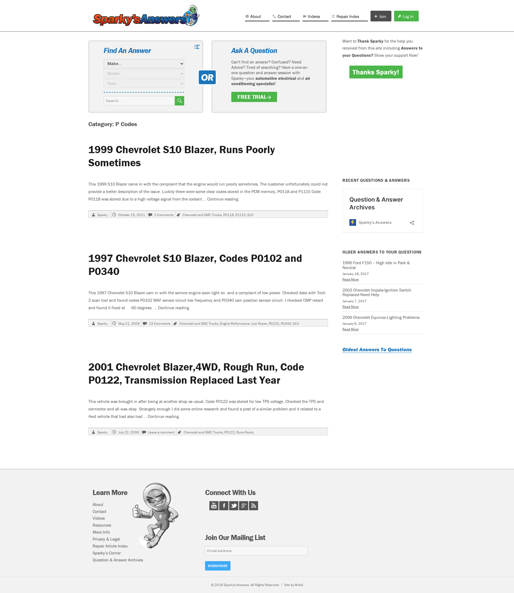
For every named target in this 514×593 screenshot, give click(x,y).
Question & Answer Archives (118, 559)
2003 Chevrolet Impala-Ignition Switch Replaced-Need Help (376, 292)
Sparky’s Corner (107, 553)
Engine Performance (235, 323)
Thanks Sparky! (376, 72)
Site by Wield (293, 585)
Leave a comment (161, 432)
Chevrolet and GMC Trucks (202, 215)
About (255, 16)
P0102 (274, 323)
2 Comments (163, 215)
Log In (408, 16)
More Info (101, 532)
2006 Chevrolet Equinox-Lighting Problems (380, 317)
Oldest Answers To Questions (377, 349)
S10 (250, 215)
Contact (284, 16)
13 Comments (159, 323)
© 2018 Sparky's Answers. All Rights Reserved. (245, 585)
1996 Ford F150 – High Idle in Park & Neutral (376, 265)
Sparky (102, 215)
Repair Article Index (110, 546)
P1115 (240, 215)
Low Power (259, 323)
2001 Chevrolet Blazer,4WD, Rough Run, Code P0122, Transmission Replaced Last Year (196, 373)
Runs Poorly (245, 432)
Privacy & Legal (106, 539)
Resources (102, 525)
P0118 (228, 215)
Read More (350, 279)
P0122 (229, 432)
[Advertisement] (383, 131)
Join (382, 16)
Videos (314, 16)
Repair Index (348, 16)
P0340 (286, 323)
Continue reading (222, 199)
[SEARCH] (179, 100)
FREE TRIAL (252, 96)
